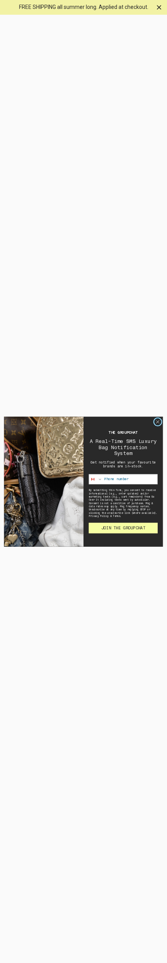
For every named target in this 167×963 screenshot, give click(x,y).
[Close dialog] (157, 421)
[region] (83, 7)
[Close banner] (159, 7)
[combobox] (95, 479)
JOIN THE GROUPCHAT (123, 528)
